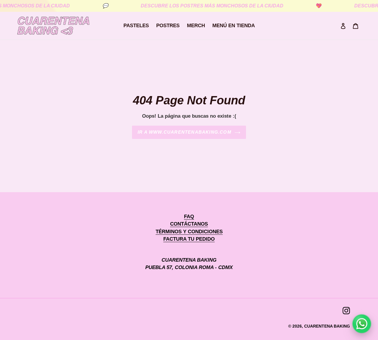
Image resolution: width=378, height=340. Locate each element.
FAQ (189, 216)
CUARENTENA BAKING (327, 326)
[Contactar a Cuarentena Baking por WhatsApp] (362, 324)
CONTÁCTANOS (189, 224)
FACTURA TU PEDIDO (189, 239)
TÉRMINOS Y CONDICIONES (189, 231)
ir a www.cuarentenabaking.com (185, 132)
